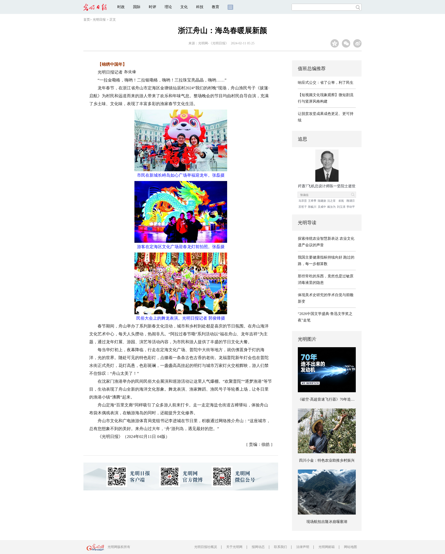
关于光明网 (234, 547)
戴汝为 (331, 206)
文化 (184, 7)
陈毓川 (312, 206)
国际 (136, 7)
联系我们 (280, 547)
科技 (199, 7)
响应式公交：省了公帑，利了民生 (325, 82)
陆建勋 (322, 200)
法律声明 (302, 547)
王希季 (312, 200)
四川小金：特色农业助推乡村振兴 (327, 460)
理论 (168, 7)
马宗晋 (303, 200)
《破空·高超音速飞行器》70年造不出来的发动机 (337, 399)
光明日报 (99, 19)
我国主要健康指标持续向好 (320, 257)
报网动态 (258, 547)
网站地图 (350, 547)
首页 (86, 19)
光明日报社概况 (205, 547)
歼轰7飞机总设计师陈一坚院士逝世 (327, 186)
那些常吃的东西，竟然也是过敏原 (325, 276)
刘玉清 (341, 206)
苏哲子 (303, 206)
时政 (121, 7)
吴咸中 (322, 206)
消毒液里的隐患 (311, 283)
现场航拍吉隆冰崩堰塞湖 (326, 522)
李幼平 (350, 206)
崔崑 (341, 200)
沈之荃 (331, 200)
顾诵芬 (350, 200)
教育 (215, 7)
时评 (152, 7)
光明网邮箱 (326, 547)
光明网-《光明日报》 (213, 43)
